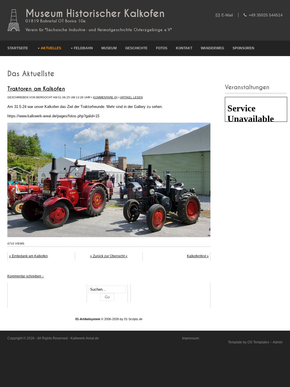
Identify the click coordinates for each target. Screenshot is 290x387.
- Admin (277, 342)
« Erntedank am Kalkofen (28, 256)
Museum (109, 48)
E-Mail (227, 15)
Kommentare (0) (105, 97)
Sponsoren (243, 48)
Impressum (190, 338)
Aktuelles (51, 48)
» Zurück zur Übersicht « (108, 256)
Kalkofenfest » (198, 256)
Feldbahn (83, 48)
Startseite (17, 48)
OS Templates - (259, 342)
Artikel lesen (131, 97)
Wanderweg (212, 48)
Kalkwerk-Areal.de (85, 338)
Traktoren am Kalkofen (36, 89)
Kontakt (184, 48)
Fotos (161, 48)
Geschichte (136, 48)
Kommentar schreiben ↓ (25, 276)
